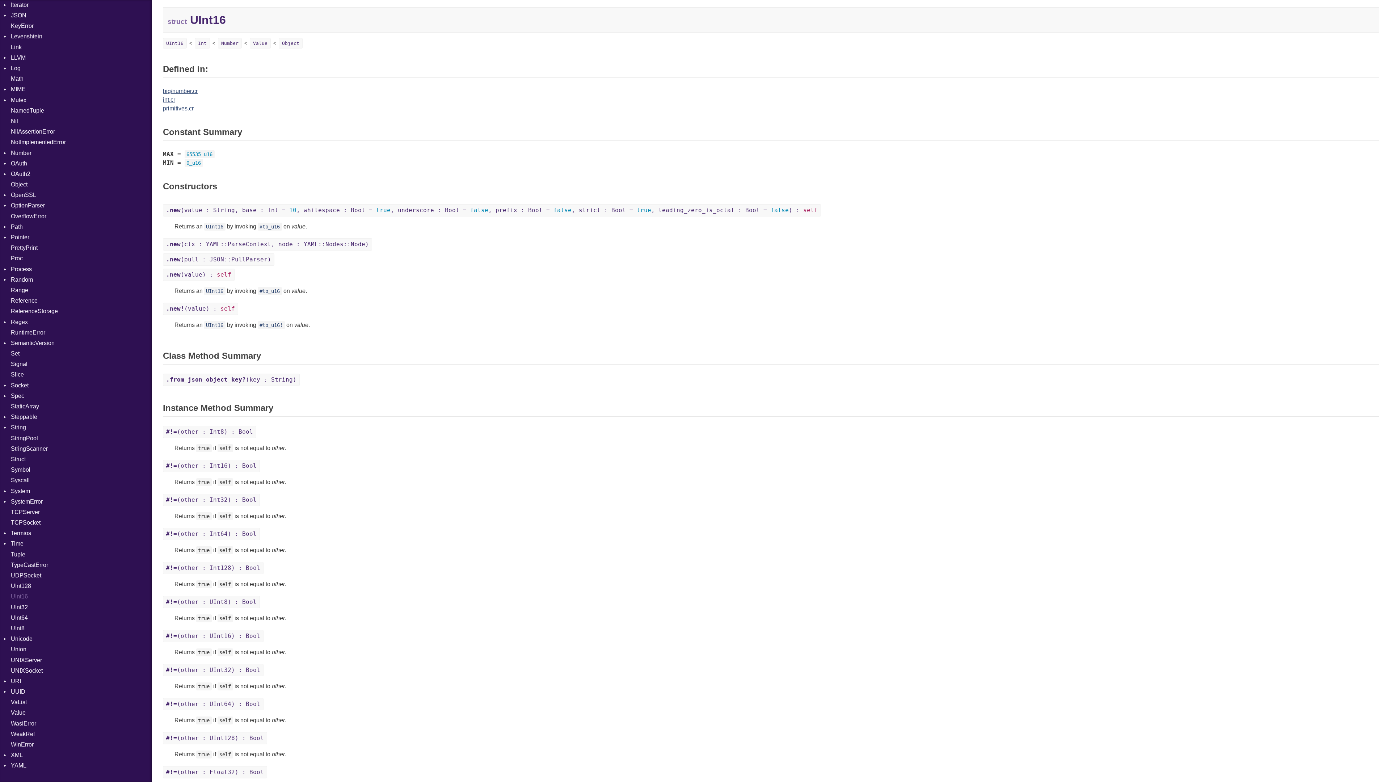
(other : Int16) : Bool (211, 465)
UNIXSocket (27, 671)
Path (17, 227)
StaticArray (25, 406)
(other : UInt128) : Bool (215, 738)
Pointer (20, 237)
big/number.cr (180, 91)
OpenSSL (23, 195)
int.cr (169, 100)
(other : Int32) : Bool (211, 499)
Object (19, 184)
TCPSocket (26, 523)
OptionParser (28, 205)
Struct (18, 459)
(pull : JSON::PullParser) (218, 259)
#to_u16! (271, 325)
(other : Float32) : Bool (215, 772)
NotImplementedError (38, 142)
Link (16, 47)
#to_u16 (270, 227)
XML (17, 755)
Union (18, 649)
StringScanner (29, 449)
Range (19, 290)
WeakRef (23, 734)
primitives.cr (178, 108)
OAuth (19, 163)
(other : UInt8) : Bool (211, 601)
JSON (18, 15)
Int (202, 43)
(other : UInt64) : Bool (213, 704)
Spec (17, 396)
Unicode (22, 639)
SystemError (27, 502)
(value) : (198, 274)
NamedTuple (27, 111)
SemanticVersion (33, 343)
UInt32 (19, 607)
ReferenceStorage (34, 311)
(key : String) (231, 379)
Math (17, 79)
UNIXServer (26, 660)
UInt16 (19, 596)
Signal (19, 364)
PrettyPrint (24, 248)
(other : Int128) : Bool (213, 567)
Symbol (20, 470)
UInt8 (18, 628)
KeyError (22, 26)
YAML (18, 765)
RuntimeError (28, 332)
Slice (17, 374)
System (20, 491)
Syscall (20, 480)
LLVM (18, 58)
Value (18, 713)
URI (16, 681)
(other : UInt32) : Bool (213, 670)
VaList (19, 702)
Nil (14, 121)
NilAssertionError (33, 132)
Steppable (24, 417)
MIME (18, 89)
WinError (22, 744)
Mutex (18, 100)
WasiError (23, 723)
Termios (21, 533)
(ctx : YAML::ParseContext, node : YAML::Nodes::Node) (267, 244)
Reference (24, 301)
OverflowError (28, 216)
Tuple (18, 554)
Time (17, 544)
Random (22, 280)
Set (15, 353)
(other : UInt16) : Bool (213, 635)
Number (21, 153)
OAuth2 (20, 174)
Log (16, 68)
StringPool (24, 438)
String (18, 427)
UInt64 (19, 618)
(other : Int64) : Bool (211, 533)
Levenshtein (26, 36)
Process (21, 269)
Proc (17, 258)
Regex (19, 322)
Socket (20, 385)
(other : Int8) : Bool (209, 431)
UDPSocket (26, 575)
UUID (18, 692)
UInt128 (21, 586)
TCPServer (25, 512)
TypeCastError (29, 565)
